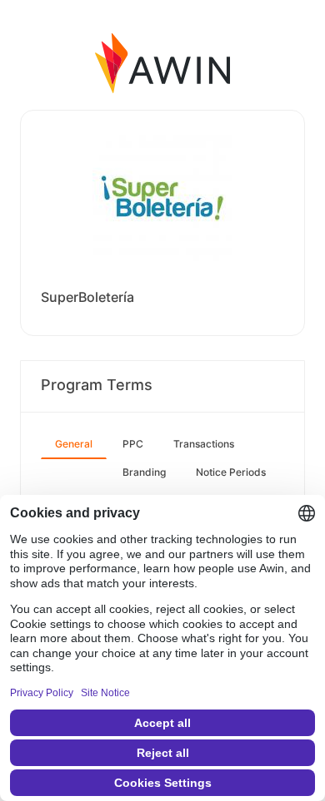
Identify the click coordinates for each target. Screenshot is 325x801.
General (73, 444)
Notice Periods (231, 472)
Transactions (203, 444)
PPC (132, 444)
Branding (144, 472)
